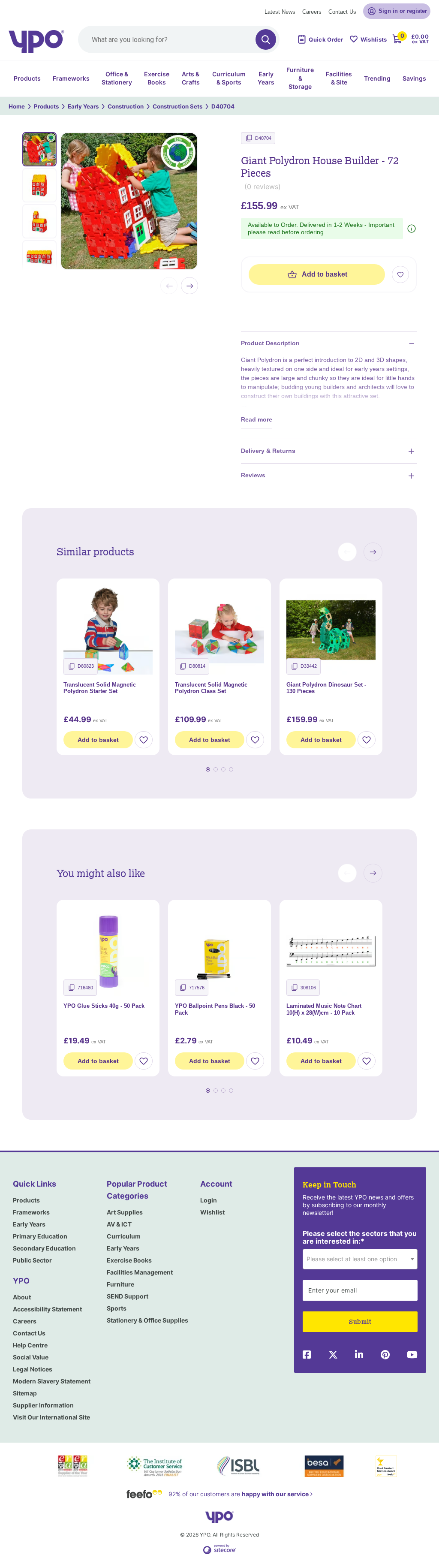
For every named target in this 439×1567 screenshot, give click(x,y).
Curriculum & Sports (229, 78)
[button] (347, 551)
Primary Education (40, 1236)
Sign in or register (403, 11)
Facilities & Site (339, 78)
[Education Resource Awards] (72, 1466)
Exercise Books (156, 78)
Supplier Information (43, 1405)
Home (17, 106)
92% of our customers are (238, 1494)
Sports (116, 1308)
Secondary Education (44, 1248)
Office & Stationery (117, 78)
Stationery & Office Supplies (147, 1320)
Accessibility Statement (47, 1309)
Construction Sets (177, 106)
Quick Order (326, 39)
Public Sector (32, 1260)
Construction (126, 106)
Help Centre (30, 1345)
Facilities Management (140, 1272)
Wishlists (374, 39)
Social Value (30, 1357)
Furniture (120, 1284)
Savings (414, 78)
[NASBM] (239, 1466)
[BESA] (323, 1466)
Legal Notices (32, 1369)
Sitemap (25, 1393)
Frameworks (71, 78)
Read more (256, 419)
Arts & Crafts (191, 78)
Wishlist (212, 1212)
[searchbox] (179, 39)
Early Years (266, 78)
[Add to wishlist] (400, 274)
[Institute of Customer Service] (154, 1466)
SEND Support (127, 1296)
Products (27, 78)
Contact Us (342, 12)
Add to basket (324, 274)
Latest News (280, 12)
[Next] (189, 285)
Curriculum (124, 1236)
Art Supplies (125, 1212)
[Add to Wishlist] (144, 739)
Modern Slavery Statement (51, 1381)
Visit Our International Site (51, 1417)
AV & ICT (119, 1224)
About (22, 1297)
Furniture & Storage (300, 78)
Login (208, 1200)
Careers (312, 12)
